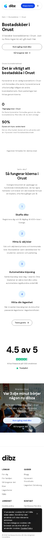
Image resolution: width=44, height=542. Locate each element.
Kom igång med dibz (22, 47)
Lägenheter (7, 490)
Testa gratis (20, 322)
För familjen (7, 478)
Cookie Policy (27, 528)
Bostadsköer (14, 17)
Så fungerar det (21, 53)
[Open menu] (38, 6)
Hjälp (4, 494)
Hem (4, 17)
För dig (5, 474)
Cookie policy (8, 506)
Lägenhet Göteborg (33, 485)
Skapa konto (28, 6)
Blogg (26, 474)
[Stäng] (37, 514)
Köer (4, 486)
